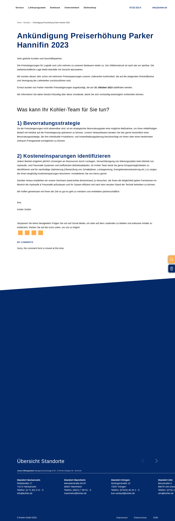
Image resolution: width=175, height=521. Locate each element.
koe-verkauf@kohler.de (123, 493)
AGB (155, 518)
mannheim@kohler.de (75, 493)
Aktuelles (26, 23)
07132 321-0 (135, 8)
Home (19, 23)
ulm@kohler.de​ (165, 493)
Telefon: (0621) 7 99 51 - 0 (77, 490)
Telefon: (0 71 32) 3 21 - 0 (30, 490)
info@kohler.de (159, 8)
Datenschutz (140, 518)
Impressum (122, 518)
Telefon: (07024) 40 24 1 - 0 (125, 490)
